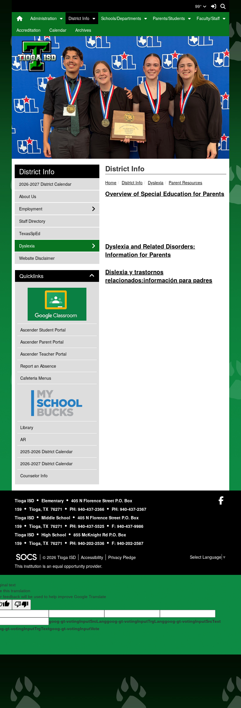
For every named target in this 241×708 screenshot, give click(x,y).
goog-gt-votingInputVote (74, 628)
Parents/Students (169, 18)
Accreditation (28, 30)
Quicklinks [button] (37, 276)
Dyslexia (155, 182)
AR (23, 439)
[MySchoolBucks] (57, 402)
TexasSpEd (29, 233)
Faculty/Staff (208, 18)
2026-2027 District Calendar (45, 184)
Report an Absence (38, 366)
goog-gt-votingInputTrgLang (136, 621)
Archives (83, 30)
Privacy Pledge (122, 557)
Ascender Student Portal (43, 330)
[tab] (57, 276)
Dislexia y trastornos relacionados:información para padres (158, 275)
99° (199, 6)
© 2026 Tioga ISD (59, 557)
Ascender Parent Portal (41, 342)
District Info (78, 18)
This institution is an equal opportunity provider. (58, 566)
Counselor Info (34, 475)
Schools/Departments (121, 18)
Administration (43, 18)
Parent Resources (185, 182)
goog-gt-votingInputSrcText (193, 621)
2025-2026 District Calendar (46, 451)
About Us (27, 196)
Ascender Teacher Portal (43, 354)
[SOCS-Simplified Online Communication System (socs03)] (26, 557)
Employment (30, 208)
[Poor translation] (21, 605)
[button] (61, 18)
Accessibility (92, 557)
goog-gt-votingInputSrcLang (78, 621)
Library (26, 427)
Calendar (57, 30)
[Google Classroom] (57, 304)
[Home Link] (19, 18)
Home (110, 182)
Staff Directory (32, 221)
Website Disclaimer (37, 258)
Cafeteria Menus (35, 378)
